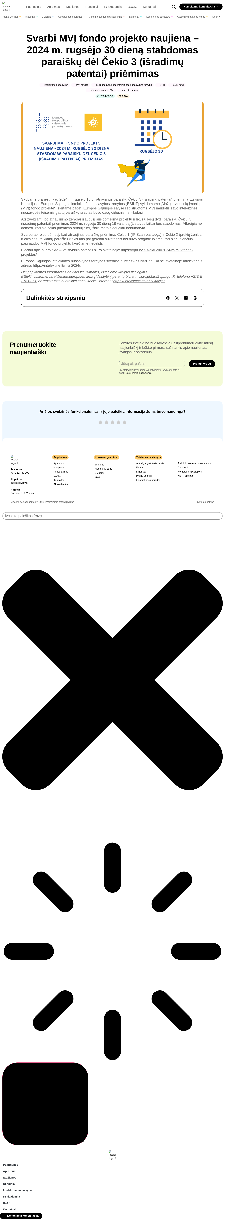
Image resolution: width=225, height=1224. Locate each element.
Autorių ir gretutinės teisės (150, 463)
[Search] (45, 1103)
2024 (125, 96)
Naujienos (72, 6)
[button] (168, 298)
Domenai (183, 467)
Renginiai (91, 6)
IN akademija (113, 6)
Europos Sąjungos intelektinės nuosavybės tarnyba (124, 85)
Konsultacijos (60, 471)
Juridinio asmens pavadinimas (194, 463)
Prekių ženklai (144, 476)
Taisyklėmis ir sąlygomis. (138, 373)
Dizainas (141, 471)
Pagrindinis (33, 6)
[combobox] (112, 516)
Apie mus (53, 6)
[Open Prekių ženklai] (20, 17)
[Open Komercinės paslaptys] (172, 17)
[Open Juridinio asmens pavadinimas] (124, 17)
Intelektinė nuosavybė (56, 85)
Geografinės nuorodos (148, 480)
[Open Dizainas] (53, 17)
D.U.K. (132, 6)
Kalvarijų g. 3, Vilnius (22, 493)
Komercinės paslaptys (190, 471)
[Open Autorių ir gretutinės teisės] (207, 17)
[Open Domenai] (141, 17)
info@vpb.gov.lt (19, 483)
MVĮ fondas (82, 85)
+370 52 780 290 (20, 472)
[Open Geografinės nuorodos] (84, 17)
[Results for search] (112, 951)
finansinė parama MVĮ (102, 90)
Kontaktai (149, 6)
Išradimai (141, 467)
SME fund (178, 85)
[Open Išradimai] (37, 17)
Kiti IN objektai (185, 476)
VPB (162, 85)
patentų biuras (130, 90)
